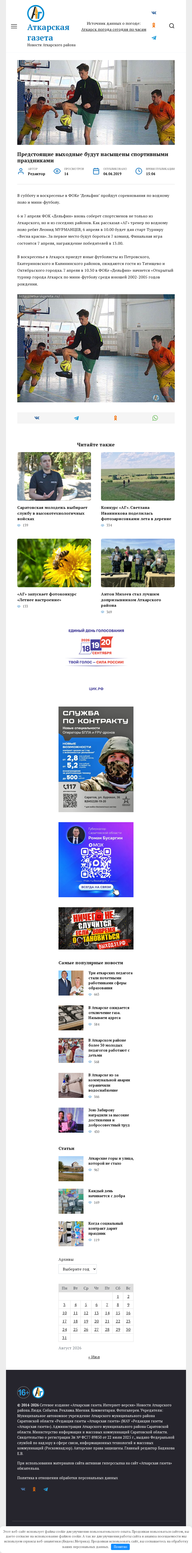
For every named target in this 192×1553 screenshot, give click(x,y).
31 (64, 1337)
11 (75, 1313)
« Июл (94, 1357)
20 (96, 1321)
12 (86, 1313)
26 (86, 1329)
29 (118, 1329)
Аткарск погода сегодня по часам (113, 29)
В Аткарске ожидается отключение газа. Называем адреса (109, 1012)
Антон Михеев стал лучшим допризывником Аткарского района (131, 599)
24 (64, 1329)
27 (96, 1329)
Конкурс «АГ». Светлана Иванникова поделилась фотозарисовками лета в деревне (136, 513)
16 (128, 1313)
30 (128, 1329)
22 (118, 1321)
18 (75, 1321)
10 (64, 1313)
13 (96, 1313)
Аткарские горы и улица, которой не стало (111, 1161)
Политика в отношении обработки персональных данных (67, 1477)
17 (64, 1321)
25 (75, 1329)
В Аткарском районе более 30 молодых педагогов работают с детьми (109, 1048)
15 (118, 1313)
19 (86, 1321)
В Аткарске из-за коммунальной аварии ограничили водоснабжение (109, 1083)
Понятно (120, 1546)
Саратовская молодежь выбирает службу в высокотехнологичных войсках (52, 513)
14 (107, 1313)
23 (128, 1321)
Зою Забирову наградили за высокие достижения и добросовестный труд (109, 1117)
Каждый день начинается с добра (106, 1193)
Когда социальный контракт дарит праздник (105, 1228)
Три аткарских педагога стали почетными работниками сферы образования (110, 980)
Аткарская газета (48, 32)
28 (107, 1329)
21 (107, 1321)
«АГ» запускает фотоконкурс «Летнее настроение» (46, 596)
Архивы (66, 1259)
